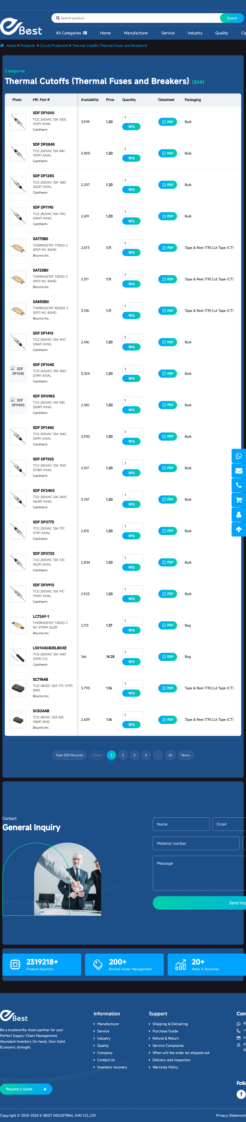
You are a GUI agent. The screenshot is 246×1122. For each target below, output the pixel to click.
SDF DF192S (43, 459)
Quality (221, 33)
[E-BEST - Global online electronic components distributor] (14, 1015)
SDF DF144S (43, 427)
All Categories (68, 33)
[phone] (239, 485)
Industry (195, 33)
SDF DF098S (44, 396)
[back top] (239, 529)
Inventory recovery (112, 1067)
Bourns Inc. (41, 255)
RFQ (132, 126)
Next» (185, 755)
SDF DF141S (43, 333)
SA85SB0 (41, 301)
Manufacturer (136, 33)
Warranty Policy (165, 1067)
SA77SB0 (40, 238)
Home (105, 33)
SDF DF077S (43, 522)
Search (232, 18)
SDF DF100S (43, 113)
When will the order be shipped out (181, 1052)
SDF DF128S (43, 175)
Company (105, 1052)
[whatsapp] (239, 456)
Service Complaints (168, 1045)
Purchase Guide (165, 1031)
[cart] (239, 500)
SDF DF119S (43, 207)
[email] (239, 470)
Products (27, 45)
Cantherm (40, 129)
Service (168, 33)
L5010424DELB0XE (50, 648)
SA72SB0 (41, 270)
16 (170, 755)
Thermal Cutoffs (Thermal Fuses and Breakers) (109, 45)
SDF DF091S (43, 585)
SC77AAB (40, 679)
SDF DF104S (43, 364)
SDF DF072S (43, 553)
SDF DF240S (44, 490)
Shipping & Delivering (170, 1024)
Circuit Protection (54, 45)
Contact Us (106, 1060)
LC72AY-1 (41, 616)
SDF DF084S (44, 144)
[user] (239, 514)
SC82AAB (41, 711)
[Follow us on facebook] (241, 1094)
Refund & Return (166, 1038)
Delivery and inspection (172, 1060)
